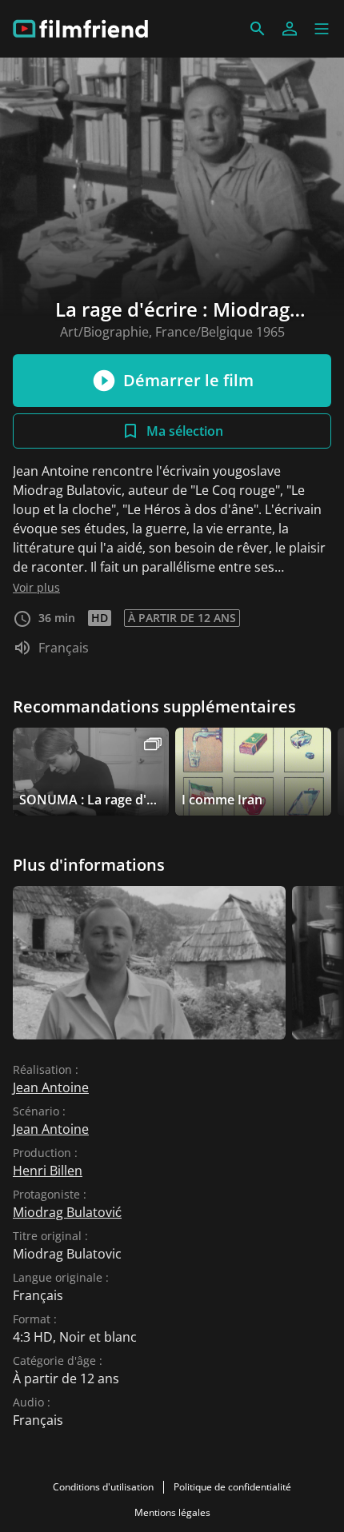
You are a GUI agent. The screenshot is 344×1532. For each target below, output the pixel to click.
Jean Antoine (51, 1087)
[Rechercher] (258, 29)
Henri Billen (47, 1170)
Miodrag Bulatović (67, 1212)
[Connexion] (290, 29)
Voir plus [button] (36, 587)
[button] (322, 29)
